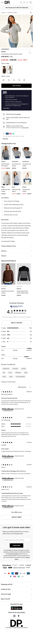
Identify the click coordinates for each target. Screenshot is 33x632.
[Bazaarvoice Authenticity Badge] (16, 306)
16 (19, 80)
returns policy (25, 127)
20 (24, 80)
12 (8, 80)
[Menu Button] (2, 2)
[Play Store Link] (16, 608)
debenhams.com (8, 410)
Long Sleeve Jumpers (12, 12)
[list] (16, 32)
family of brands (13, 553)
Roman (3, 51)
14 (14, 80)
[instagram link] (14, 616)
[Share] (30, 12)
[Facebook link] (19, 616)
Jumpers (3, 12)
